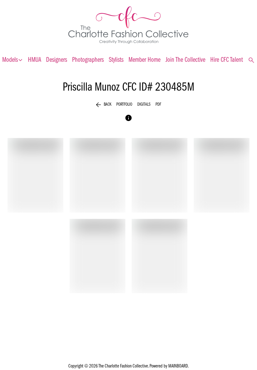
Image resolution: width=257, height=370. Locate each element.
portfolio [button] (124, 105)
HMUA (34, 60)
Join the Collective (185, 60)
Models (12, 60)
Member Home (144, 60)
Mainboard (178, 366)
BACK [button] (103, 104)
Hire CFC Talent (226, 60)
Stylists (116, 60)
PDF (158, 105)
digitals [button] (143, 105)
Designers (56, 60)
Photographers (88, 60)
